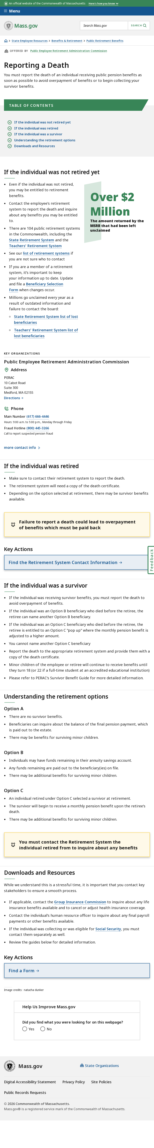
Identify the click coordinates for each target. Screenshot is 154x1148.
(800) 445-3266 (37, 428)
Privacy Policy (73, 1081)
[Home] (5, 40)
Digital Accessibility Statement (30, 1081)
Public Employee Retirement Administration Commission (68, 51)
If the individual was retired (36, 128)
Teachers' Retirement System (35, 245)
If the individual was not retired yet (42, 122)
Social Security (108, 928)
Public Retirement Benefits (104, 41)
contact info (20, 447)
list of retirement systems (46, 253)
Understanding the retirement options (44, 140)
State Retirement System (31, 239)
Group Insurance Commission (80, 901)
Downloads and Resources (34, 146)
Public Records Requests (25, 1092)
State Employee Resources (30, 41)
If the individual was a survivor (38, 134)
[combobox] (115, 25)
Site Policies (101, 1081)
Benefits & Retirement (67, 41)
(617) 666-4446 (37, 416)
